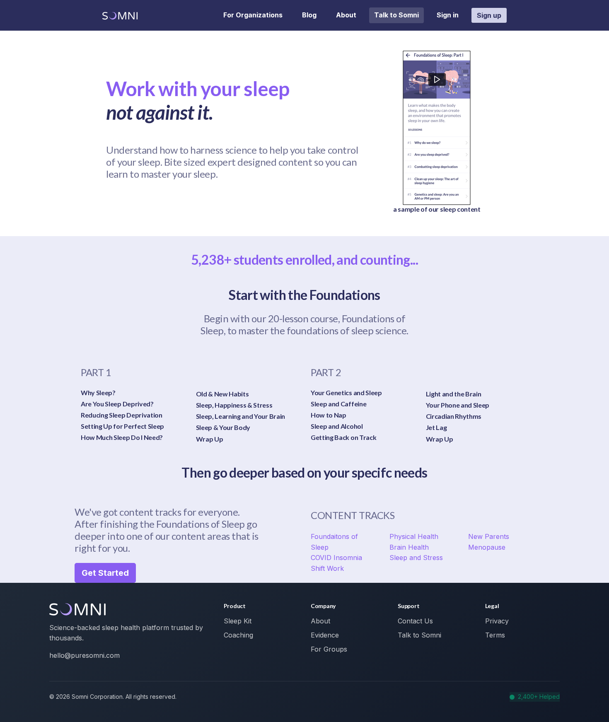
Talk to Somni (396, 15)
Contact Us (415, 621)
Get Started (105, 573)
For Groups (329, 649)
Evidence (325, 635)
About (346, 15)
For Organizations (253, 15)
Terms (495, 635)
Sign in (448, 15)
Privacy (497, 621)
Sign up (489, 15)
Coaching (238, 635)
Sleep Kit (237, 621)
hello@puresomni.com (84, 655)
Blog (309, 15)
